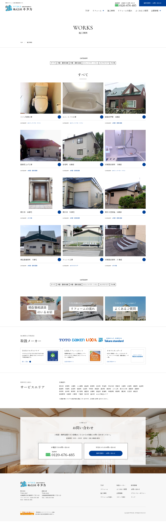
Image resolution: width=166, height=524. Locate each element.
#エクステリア (74, 265)
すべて (53, 63)
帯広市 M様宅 (26, 212)
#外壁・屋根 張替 (32, 170)
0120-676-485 (127, 5)
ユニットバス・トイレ (90, 63)
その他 (113, 63)
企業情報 (119, 493)
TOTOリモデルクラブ (30, 350)
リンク (133, 497)
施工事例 (103, 493)
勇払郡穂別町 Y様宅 (28, 259)
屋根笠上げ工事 (26, 164)
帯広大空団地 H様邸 (113, 212)
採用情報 (134, 485)
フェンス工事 (68, 259)
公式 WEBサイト (69, 361)
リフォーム (104, 489)
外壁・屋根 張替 (62, 63)
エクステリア (104, 63)
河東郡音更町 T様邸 (113, 164)
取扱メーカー (121, 485)
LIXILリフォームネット (73, 350)
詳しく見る (25, 361)
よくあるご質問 (122, 489)
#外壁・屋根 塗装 (117, 123)
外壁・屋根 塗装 (75, 63)
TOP (21, 42)
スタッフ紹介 (121, 497)
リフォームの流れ (106, 497)
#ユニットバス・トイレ (34, 123)
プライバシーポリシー (138, 493)
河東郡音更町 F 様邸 (113, 259)
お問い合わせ (135, 489)
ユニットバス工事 (69, 117)
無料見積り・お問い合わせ (152, 3)
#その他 (30, 218)
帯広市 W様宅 (69, 212)
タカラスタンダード (114, 350)
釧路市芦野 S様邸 (112, 117)
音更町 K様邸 (68, 164)
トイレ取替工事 (26, 117)
